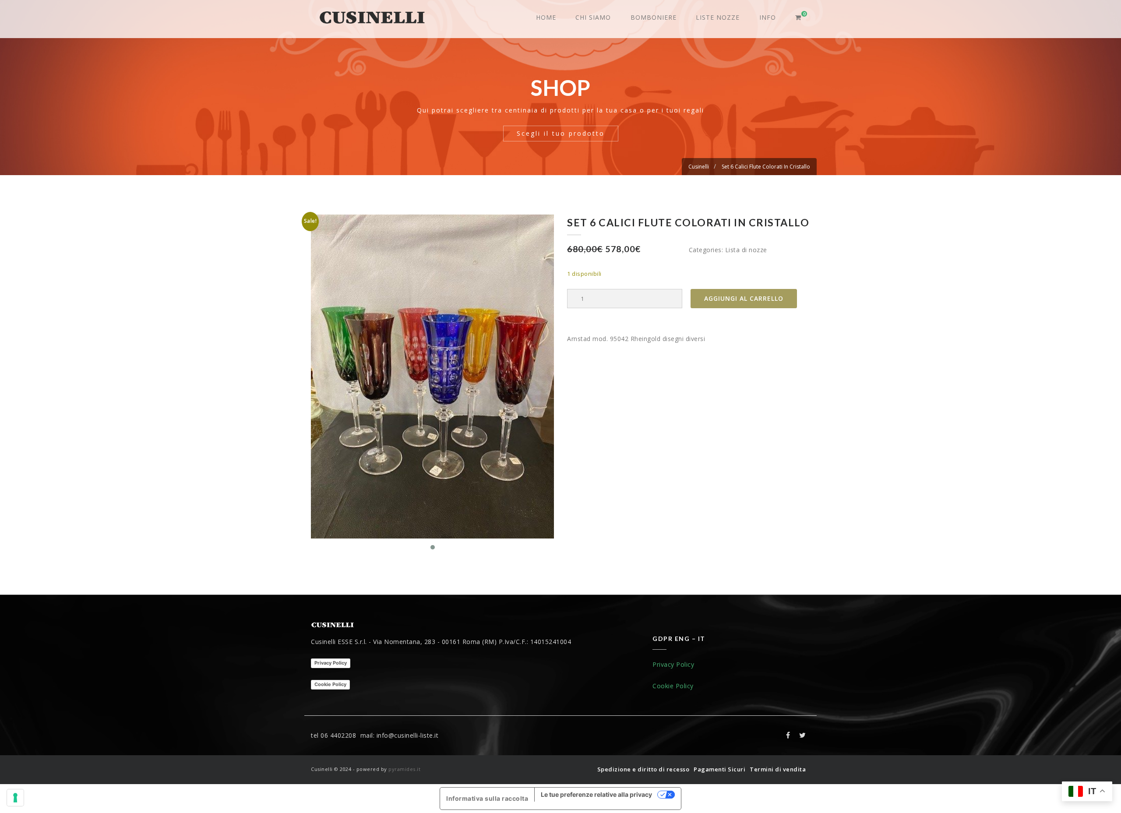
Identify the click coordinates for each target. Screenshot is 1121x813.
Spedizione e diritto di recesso (643, 769)
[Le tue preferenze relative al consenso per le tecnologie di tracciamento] (15, 797)
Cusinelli (698, 166)
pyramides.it (404, 769)
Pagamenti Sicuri (719, 769)
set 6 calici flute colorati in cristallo (766, 166)
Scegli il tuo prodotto (561, 133)
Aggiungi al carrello (743, 298)
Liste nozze (718, 17)
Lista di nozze (746, 250)
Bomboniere (654, 17)
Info (767, 17)
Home (546, 17)
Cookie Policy (330, 684)
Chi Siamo (593, 17)
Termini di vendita (778, 769)
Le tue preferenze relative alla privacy (596, 794)
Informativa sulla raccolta (487, 798)
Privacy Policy (330, 663)
